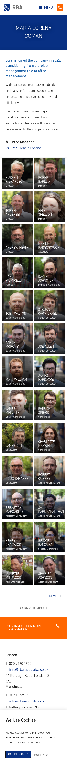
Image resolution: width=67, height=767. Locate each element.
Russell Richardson (15, 179)
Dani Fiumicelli (14, 278)
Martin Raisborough (48, 245)
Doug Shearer (17, 478)
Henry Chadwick (13, 542)
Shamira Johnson (45, 575)
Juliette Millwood (13, 575)
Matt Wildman (17, 379)
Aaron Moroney (13, 344)
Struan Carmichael (47, 311)
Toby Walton (16, 313)
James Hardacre (46, 377)
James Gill (14, 445)
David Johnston (46, 278)
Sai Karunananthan (51, 509)
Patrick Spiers (44, 410)
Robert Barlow (44, 179)
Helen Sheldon (45, 212)
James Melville (13, 410)
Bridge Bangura (45, 542)
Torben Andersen (13, 212)
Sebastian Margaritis (14, 509)
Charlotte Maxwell (46, 443)
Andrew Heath (17, 247)
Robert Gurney (44, 476)
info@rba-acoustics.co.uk (28, 669)
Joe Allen (46, 346)
